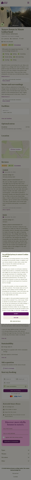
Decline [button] (16, 317)
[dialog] (15, 288)
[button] (16, 321)
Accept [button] (16, 313)
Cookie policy (24, 310)
